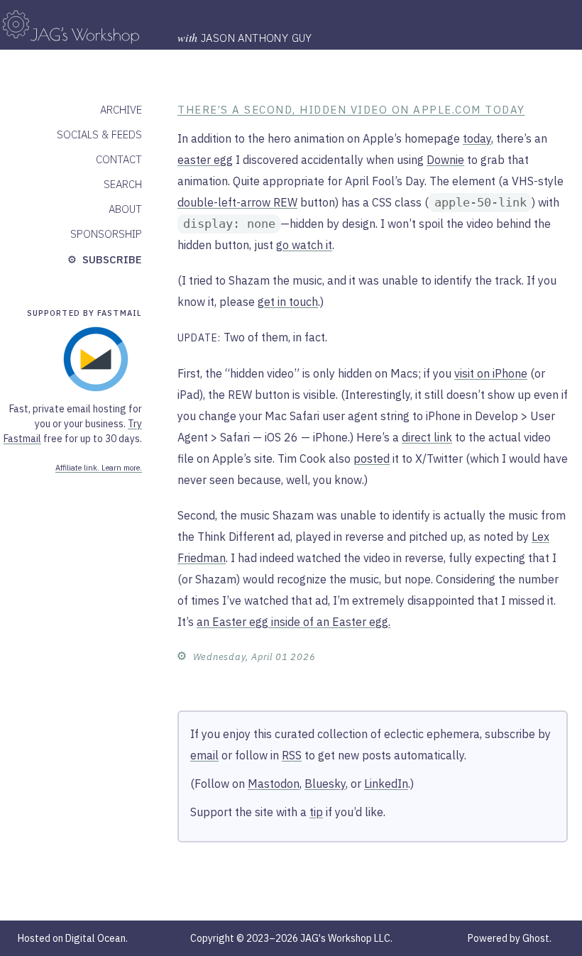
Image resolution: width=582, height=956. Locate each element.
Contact (119, 159)
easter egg (205, 160)
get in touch (288, 302)
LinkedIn (386, 783)
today (477, 138)
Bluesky (325, 783)
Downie (445, 160)
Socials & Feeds (99, 134)
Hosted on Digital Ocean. (73, 938)
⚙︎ (182, 655)
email (204, 755)
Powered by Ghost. (509, 938)
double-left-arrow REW (237, 202)
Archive (121, 109)
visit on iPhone (490, 373)
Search (123, 184)
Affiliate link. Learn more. (98, 468)
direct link (427, 437)
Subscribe (110, 259)
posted (371, 458)
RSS (292, 755)
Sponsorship (106, 234)
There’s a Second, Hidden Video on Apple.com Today (351, 109)
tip (316, 812)
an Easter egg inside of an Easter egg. (293, 622)
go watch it (304, 245)
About (125, 209)
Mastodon (274, 783)
